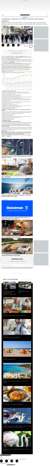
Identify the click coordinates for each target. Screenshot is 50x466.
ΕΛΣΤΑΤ (3, 136)
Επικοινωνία (25, 459)
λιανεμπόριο (9, 136)
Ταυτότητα (21, 459)
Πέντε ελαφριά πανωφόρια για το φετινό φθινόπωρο (11, 337)
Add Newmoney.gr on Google (16, 53)
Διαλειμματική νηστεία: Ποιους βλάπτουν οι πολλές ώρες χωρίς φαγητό (14, 315)
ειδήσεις (10, 134)
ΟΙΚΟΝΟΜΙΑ (25, 17)
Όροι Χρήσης (2, 459)
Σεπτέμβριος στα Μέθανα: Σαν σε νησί (9, 359)
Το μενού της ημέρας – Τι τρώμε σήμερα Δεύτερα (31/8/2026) (13, 404)
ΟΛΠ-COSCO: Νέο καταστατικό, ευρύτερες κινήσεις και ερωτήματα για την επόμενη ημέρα (9, 293)
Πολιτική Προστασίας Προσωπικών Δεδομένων (11, 459)
